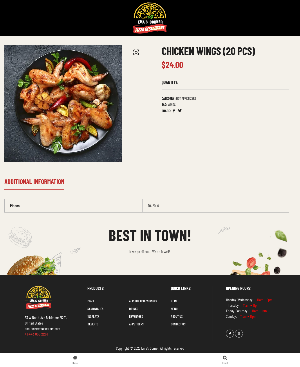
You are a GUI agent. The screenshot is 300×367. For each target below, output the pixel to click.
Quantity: (170, 82)
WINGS (172, 104)
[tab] (34, 184)
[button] (136, 52)
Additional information (34, 181)
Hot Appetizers (186, 98)
